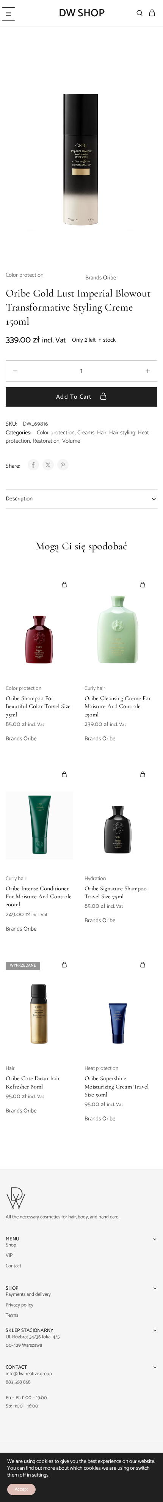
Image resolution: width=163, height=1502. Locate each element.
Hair (102, 432)
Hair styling (122, 432)
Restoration (46, 441)
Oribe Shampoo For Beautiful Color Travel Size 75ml (38, 706)
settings (40, 1475)
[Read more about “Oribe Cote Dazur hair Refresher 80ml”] (64, 964)
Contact (13, 1266)
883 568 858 (18, 1382)
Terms (12, 1315)
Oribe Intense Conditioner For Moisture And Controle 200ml (39, 897)
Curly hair (95, 689)
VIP (9, 1255)
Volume (71, 441)
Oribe (109, 277)
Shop (11, 1245)
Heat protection (101, 1069)
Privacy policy (19, 1305)
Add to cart (74, 397)
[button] (64, 584)
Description (19, 498)
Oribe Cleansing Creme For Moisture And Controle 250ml (118, 706)
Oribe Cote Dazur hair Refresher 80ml (33, 1082)
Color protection (25, 275)
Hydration (95, 879)
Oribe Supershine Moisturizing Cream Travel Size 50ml (117, 1086)
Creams (85, 432)
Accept (21, 1489)
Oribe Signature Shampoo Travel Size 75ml (116, 892)
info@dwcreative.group (29, 1374)
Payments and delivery (28, 1294)
